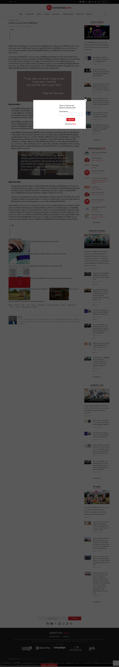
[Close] (85, 100)
